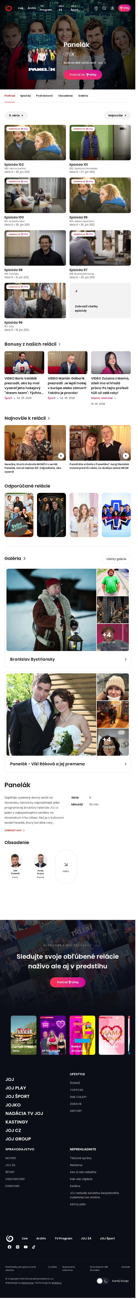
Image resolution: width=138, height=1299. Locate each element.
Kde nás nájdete (81, 1179)
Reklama (76, 1165)
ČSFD (68, 53)
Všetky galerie (116, 559)
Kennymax (27, 1282)
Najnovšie (115, 115)
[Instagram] (17, 1247)
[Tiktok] (34, 1247)
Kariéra (75, 1186)
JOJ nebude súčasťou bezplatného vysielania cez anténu (94, 1195)
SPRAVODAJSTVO (19, 1149)
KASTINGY (16, 1122)
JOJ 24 (61, 8)
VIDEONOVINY (15, 1179)
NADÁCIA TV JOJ (24, 1113)
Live (20, 8)
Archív (32, 8)
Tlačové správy (81, 1158)
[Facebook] (9, 1247)
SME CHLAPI (78, 1097)
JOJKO (13, 1105)
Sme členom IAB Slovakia (99, 1268)
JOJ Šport (74, 8)
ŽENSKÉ (75, 1083)
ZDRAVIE (76, 1104)
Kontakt (126, 1266)
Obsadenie (65, 96)
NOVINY (10, 1158)
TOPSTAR (76, 1090)
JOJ (9, 1079)
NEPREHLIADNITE (83, 1149)
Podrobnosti (44, 96)
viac (100, 63)
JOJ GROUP (18, 1139)
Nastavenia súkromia (68, 1268)
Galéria (83, 96)
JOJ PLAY (15, 1088)
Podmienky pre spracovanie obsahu (20, 1268)
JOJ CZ (13, 1130)
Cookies (52, 1266)
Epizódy (25, 96)
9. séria (14, 115)
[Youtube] (26, 1247)
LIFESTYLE (77, 1074)
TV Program (46, 8)
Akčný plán (78, 1204)
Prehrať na (77, 75)
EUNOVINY (12, 1186)
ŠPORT (10, 1172)
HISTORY (76, 1111)
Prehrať (62, 982)
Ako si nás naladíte (83, 1172)
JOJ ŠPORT (17, 1096)
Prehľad (9, 96)
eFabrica (56, 1282)
